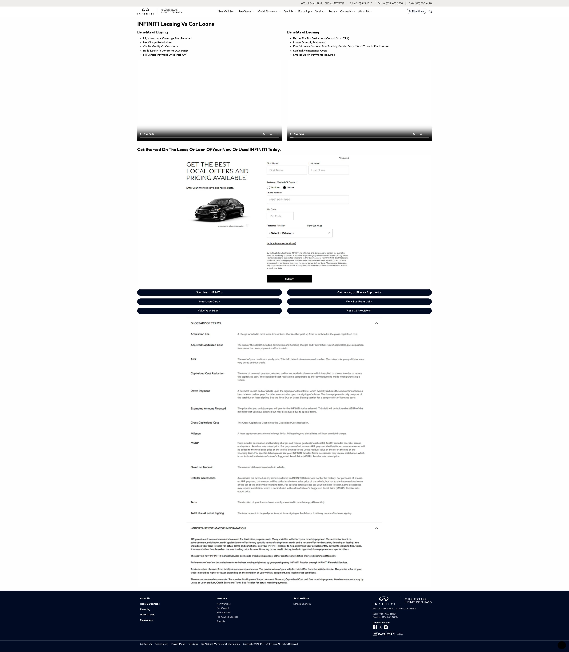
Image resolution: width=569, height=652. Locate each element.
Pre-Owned (223, 608)
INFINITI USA (147, 614)
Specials (221, 621)
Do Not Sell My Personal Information (220, 644)
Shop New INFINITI (208, 292)
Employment (146, 620)
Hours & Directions (150, 604)
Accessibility (161, 644)
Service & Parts (301, 598)
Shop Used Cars (208, 301)
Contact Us (146, 644)
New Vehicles (224, 604)
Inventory (222, 598)
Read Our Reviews (358, 310)
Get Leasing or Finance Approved (358, 292)
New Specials (223, 612)
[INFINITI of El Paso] (159, 10)
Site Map (194, 644)
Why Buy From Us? (358, 301)
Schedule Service (302, 604)
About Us (145, 598)
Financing (145, 609)
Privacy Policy (178, 644)
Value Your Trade (208, 310)
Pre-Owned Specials (227, 617)
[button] (226, 11)
